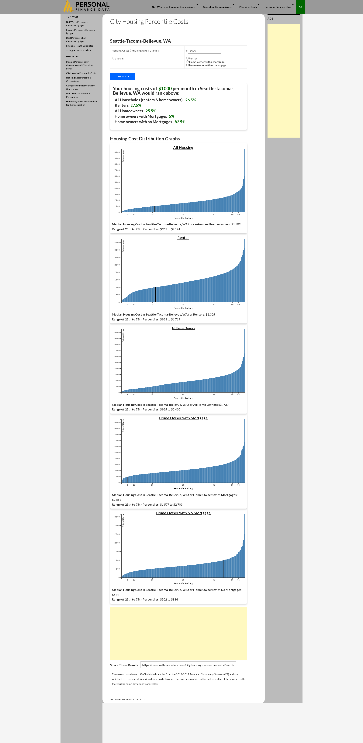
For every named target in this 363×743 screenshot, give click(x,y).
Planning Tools (248, 6)
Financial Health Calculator (79, 45)
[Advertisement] (178, 633)
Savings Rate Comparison (79, 50)
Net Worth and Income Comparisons (173, 6)
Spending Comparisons (217, 6)
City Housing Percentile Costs (81, 73)
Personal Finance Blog (278, 6)
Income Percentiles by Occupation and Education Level (79, 65)
